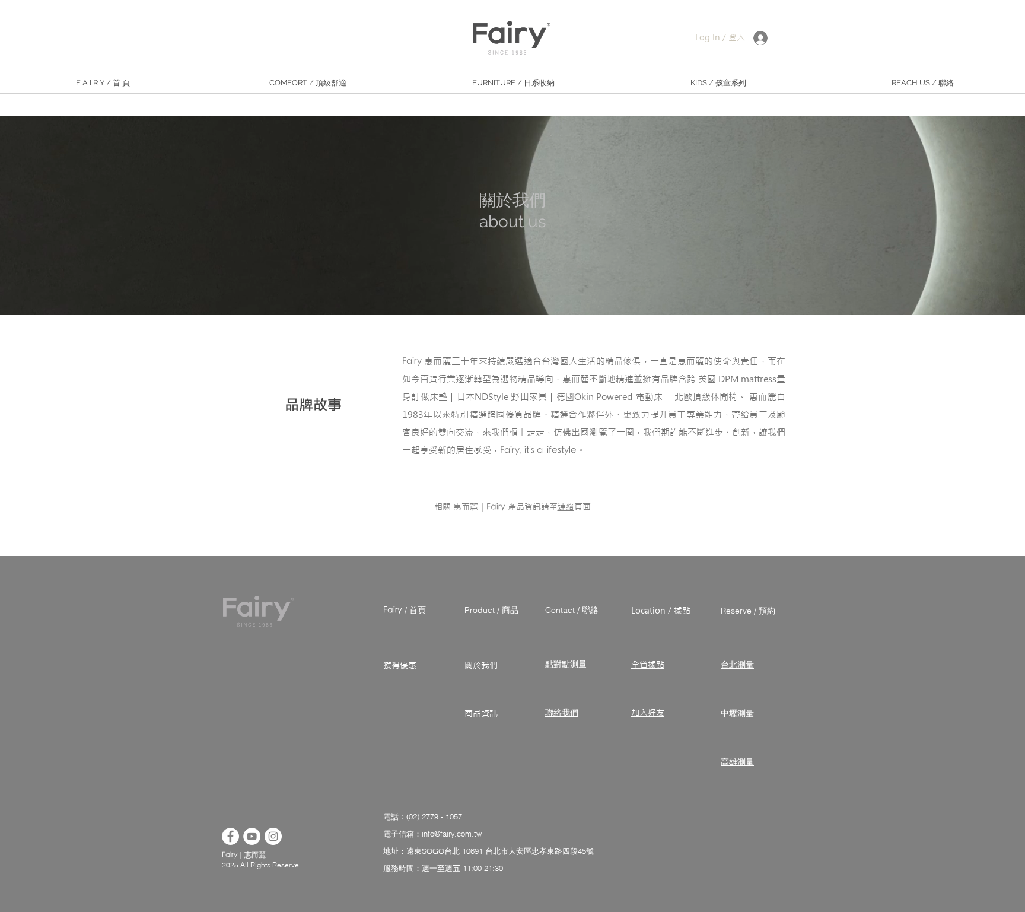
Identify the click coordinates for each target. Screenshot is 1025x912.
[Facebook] (230, 836)
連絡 (566, 506)
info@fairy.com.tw (452, 833)
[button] (307, 83)
